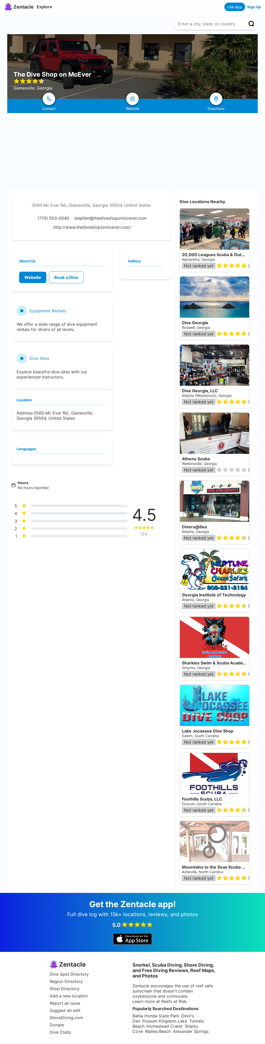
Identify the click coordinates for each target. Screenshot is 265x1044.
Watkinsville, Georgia (199, 463)
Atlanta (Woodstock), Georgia (207, 395)
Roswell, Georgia (196, 327)
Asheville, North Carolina (202, 872)
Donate (57, 1024)
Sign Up (254, 7)
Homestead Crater (164, 1026)
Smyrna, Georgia (196, 667)
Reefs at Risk (174, 1001)
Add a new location (69, 995)
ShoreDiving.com (66, 1017)
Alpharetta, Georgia (198, 259)
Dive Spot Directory (69, 974)
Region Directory (66, 981)
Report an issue (65, 1003)
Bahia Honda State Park (155, 1015)
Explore (44, 6)
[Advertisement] (132, 152)
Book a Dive (66, 277)
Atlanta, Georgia (195, 531)
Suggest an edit (65, 1010)
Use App (234, 7)
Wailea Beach (158, 1031)
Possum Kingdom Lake (164, 1021)
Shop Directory (64, 988)
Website (32, 277)
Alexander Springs (191, 1031)
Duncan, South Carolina (202, 804)
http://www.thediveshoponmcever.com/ (92, 227)
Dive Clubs (60, 1032)
